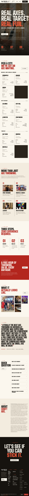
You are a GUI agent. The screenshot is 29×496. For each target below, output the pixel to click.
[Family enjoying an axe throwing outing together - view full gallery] (18, 300)
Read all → (3, 368)
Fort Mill (25, 482)
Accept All (26, 494)
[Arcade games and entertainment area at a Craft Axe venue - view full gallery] (18, 308)
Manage (22, 494)
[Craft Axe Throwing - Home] (4, 1)
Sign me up (24, 267)
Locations (24, 1)
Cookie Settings (15, 484)
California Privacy (15, 479)
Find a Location (3, 479)
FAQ (8, 483)
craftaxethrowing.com (14, 431)
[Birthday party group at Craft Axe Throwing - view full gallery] (25, 300)
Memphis (25, 487)
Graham (21, 475)
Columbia (21, 482)
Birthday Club (13, 1)
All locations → (24, 68)
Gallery (17, 1)
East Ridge (21, 487)
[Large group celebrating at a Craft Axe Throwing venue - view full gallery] (7, 304)
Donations (14, 471)
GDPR (13, 481)
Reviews (9, 481)
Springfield (21, 472)
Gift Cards (9, 476)
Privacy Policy (15, 476)
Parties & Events (8, 1)
